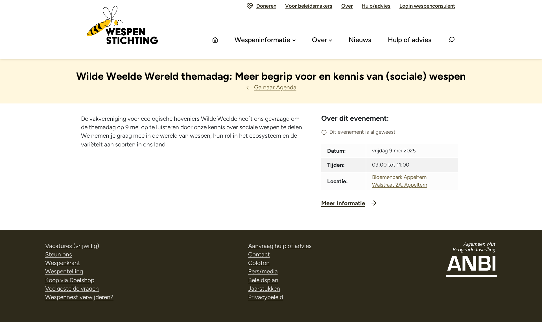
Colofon (259, 262)
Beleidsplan (263, 280)
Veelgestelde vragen (72, 288)
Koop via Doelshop (69, 280)
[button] (451, 40)
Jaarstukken (264, 288)
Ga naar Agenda (275, 87)
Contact (259, 254)
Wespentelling (64, 271)
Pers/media (263, 271)
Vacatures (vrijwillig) (72, 245)
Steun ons (58, 254)
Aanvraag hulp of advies (280, 245)
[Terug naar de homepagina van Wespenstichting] (122, 29)
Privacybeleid (265, 297)
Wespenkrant (62, 262)
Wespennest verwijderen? (79, 297)
